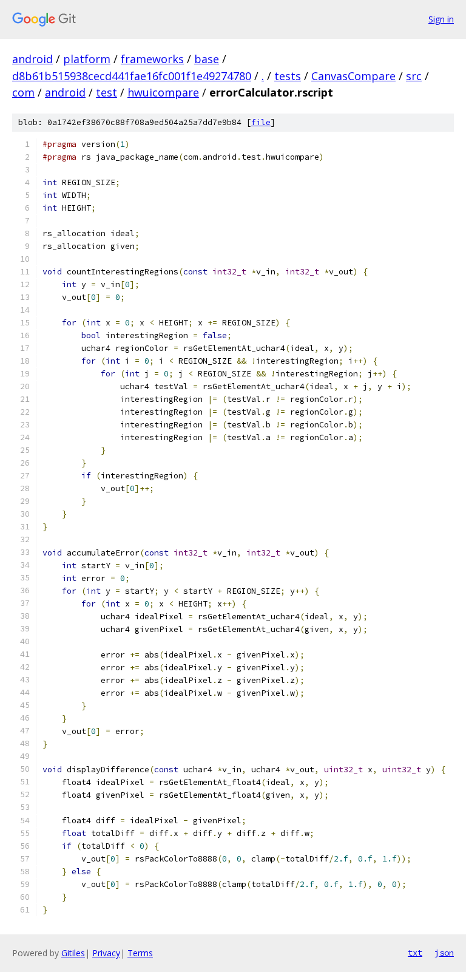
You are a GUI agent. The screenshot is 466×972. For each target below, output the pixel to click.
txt (415, 952)
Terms (140, 953)
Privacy (106, 953)
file (261, 122)
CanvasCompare (353, 76)
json (444, 952)
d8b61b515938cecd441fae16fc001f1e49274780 (131, 76)
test (106, 92)
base (206, 59)
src (414, 76)
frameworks (152, 59)
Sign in (441, 19)
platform (86, 59)
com (23, 92)
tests (287, 76)
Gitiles (73, 953)
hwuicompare (163, 92)
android (32, 59)
